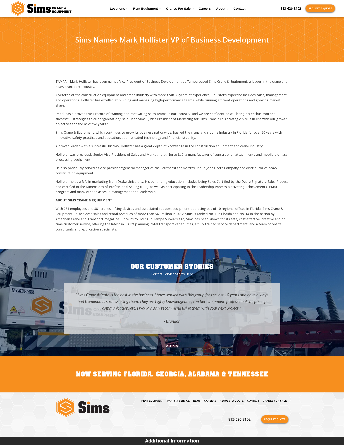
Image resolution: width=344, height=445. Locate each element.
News (196, 400)
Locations (117, 8)
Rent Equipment (145, 8)
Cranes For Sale (178, 8)
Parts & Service (178, 400)
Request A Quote (320, 8)
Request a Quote (231, 400)
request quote (274, 419)
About (220, 8)
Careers (205, 8)
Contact (239, 8)
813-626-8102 (291, 8)
